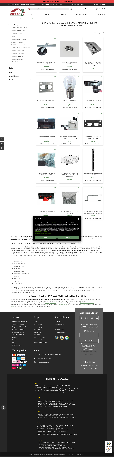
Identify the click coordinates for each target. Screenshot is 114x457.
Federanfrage (37, 332)
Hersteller (57, 327)
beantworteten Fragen (87, 303)
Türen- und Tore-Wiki (18, 324)
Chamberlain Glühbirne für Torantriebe (70, 101)
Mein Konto (76, 9)
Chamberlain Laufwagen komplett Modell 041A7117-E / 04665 (69, 137)
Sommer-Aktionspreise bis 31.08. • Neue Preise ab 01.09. (57, 1)
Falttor (12, 306)
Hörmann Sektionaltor (61, 332)
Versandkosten (51, 69)
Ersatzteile (26, 19)
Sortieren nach (88, 33)
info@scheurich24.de (43, 362)
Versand (36, 321)
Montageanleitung (50, 303)
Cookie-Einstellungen (59, 454)
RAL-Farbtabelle (16, 345)
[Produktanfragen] (2, 148)
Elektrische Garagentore (40, 342)
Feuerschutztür (62, 304)
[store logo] (17, 12)
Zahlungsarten (38, 324)
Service (15, 317)
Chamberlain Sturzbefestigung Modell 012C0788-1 (93, 137)
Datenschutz (49, 454)
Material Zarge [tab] (14, 76)
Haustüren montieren (18, 340)
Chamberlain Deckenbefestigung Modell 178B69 (93, 174)
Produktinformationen (18, 332)
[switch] (108, 451)
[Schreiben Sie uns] (2, 144)
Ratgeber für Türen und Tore (20, 327)
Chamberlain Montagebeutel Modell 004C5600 (70, 212)
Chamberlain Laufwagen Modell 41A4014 (46, 212)
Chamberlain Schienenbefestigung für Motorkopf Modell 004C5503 (93, 212)
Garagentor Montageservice (19, 321)
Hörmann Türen (59, 329)
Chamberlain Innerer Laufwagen (46, 136)
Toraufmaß (37, 334)
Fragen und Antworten (18, 329)
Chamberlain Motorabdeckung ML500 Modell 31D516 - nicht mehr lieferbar (69, 174)
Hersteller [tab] (12, 80)
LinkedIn (96, 318)
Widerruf (42, 454)
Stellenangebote (59, 324)
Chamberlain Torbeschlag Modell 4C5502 (46, 101)
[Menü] (111, 442)
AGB (30, 454)
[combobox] (48, 9)
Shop (36, 317)
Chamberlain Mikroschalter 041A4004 (69, 63)
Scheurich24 (12, 19)
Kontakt (37, 350)
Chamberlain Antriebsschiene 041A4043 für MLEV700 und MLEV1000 (93, 63)
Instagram (91, 318)
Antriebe (19, 19)
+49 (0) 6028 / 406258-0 (29, 4)
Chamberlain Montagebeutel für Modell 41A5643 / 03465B (46, 174)
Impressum (36, 454)
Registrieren (37, 329)
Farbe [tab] (11, 72)
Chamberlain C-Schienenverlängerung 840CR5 (46, 63)
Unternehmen (62, 317)
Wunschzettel (89, 9)
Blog (13, 342)
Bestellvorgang (38, 327)
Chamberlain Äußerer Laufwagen (93, 100)
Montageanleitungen (39, 337)
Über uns (57, 321)
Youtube (86, 318)
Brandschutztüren (38, 340)
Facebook (81, 318)
